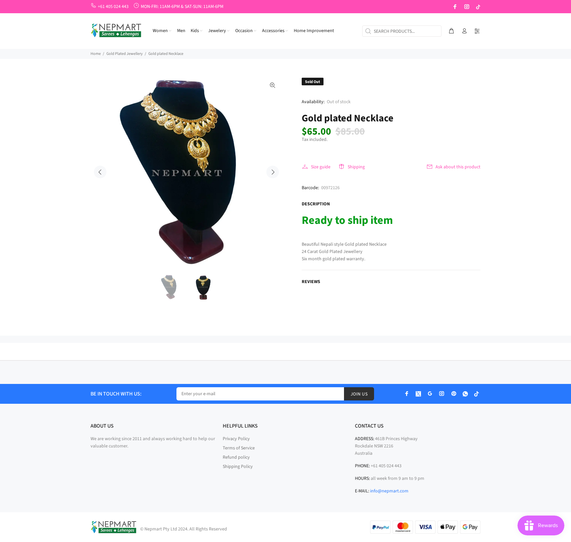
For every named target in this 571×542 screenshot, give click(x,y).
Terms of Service (239, 448)
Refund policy (236, 457)
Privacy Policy (236, 439)
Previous (100, 172)
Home (96, 54)
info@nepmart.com (389, 491)
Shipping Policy (238, 466)
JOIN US (359, 394)
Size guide (320, 167)
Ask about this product (458, 167)
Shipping (356, 167)
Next (272, 172)
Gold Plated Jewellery (124, 54)
